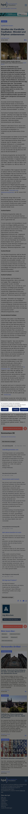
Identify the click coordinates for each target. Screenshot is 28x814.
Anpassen (4, 409)
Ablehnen (15, 409)
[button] (26, 6)
